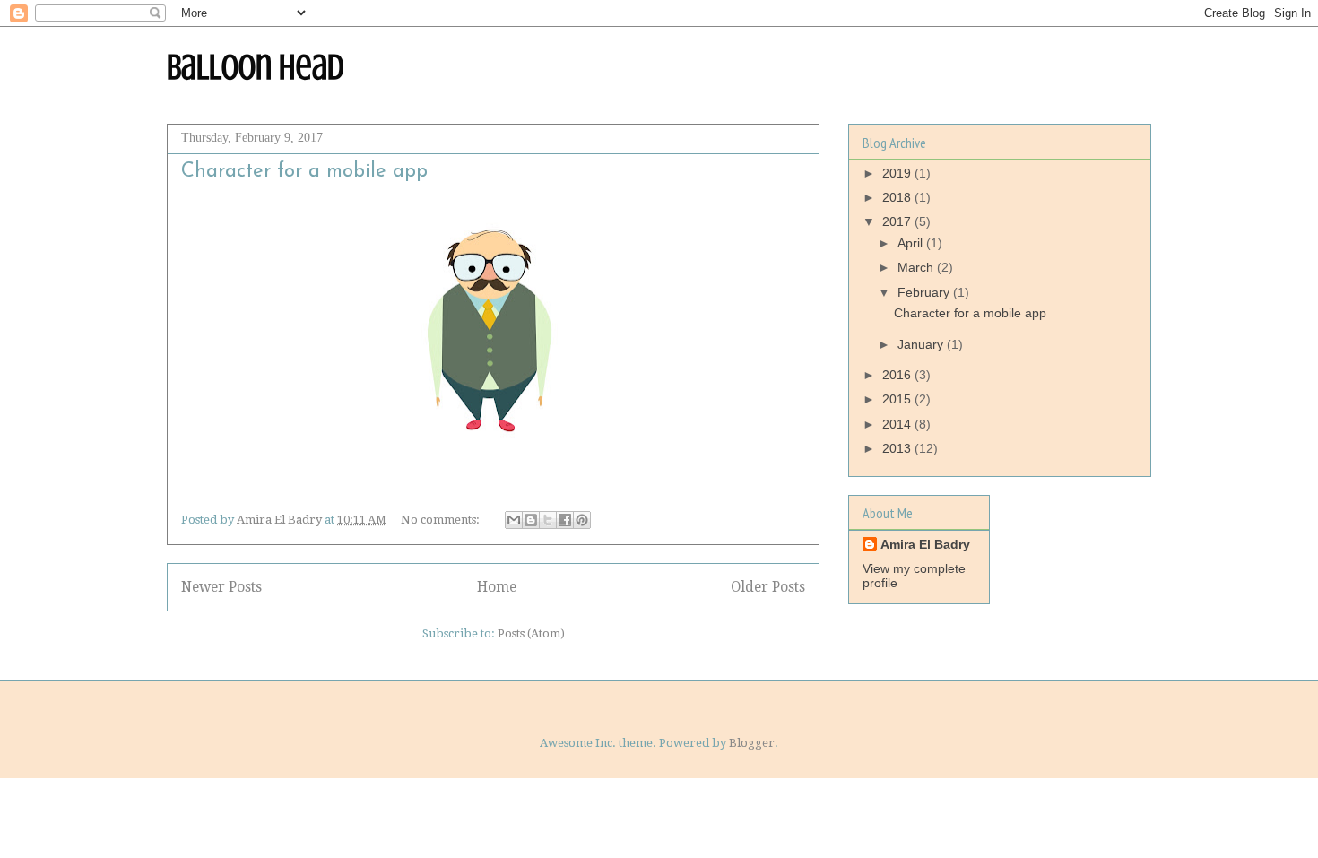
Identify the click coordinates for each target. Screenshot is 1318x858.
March (917, 267)
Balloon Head (255, 67)
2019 (898, 173)
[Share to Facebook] (565, 520)
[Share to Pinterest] (582, 520)
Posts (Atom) (531, 633)
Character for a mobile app (304, 171)
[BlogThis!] (531, 520)
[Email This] (514, 520)
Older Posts (768, 586)
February (925, 292)
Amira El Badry (925, 544)
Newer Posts (221, 586)
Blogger (752, 743)
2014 (898, 424)
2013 (898, 448)
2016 (898, 375)
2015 (898, 399)
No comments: (441, 519)
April (911, 243)
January (922, 344)
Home (496, 586)
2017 (898, 221)
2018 (898, 197)
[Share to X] (548, 520)
